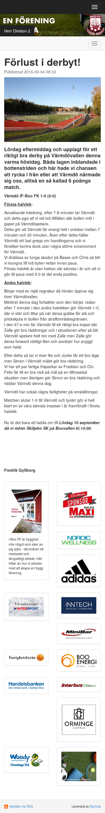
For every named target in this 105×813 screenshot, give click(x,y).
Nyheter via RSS (21, 806)
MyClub (95, 806)
